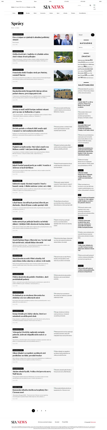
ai (81, 60)
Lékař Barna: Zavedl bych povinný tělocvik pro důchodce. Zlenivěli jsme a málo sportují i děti (30, 203)
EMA (88, 60)
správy (88, 73)
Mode (92, 64)
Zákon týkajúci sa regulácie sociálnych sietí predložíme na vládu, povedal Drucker (29, 354)
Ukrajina (89, 75)
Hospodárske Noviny (18, 34)
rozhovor (82, 71)
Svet (79, 99)
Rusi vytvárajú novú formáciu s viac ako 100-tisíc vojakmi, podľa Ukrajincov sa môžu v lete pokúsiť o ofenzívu (86, 200)
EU (91, 60)
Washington (91, 77)
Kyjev (79, 64)
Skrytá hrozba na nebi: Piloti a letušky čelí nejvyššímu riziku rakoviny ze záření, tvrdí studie (31, 259)
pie (91, 66)
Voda (87, 77)
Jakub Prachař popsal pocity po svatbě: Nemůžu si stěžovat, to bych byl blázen (32, 166)
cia (86, 60)
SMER (85, 73)
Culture (51, 13)
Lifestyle (65, 13)
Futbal (79, 62)
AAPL (50, 1)
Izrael (90, 62)
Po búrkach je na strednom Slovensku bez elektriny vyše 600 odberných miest (29, 296)
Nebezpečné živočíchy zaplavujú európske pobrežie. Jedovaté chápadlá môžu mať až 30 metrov (29, 334)
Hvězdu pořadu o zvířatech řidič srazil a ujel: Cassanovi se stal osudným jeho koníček (30, 129)
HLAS (83, 62)
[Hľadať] (92, 34)
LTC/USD (66, 1)
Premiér (82, 69)
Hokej (86, 62)
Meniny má (26, 7)
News (20, 13)
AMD (100, 1)
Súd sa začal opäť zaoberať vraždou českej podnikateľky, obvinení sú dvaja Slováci (86, 270)
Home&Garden (82, 13)
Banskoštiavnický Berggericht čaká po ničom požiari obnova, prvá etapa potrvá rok (30, 92)
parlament (89, 66)
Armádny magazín (17, 106)
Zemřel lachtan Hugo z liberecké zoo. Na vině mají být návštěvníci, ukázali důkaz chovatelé (32, 241)
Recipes (73, 13)
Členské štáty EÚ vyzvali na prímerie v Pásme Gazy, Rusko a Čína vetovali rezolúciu (85, 104)
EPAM (2, 1)
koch (92, 62)
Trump (82, 75)
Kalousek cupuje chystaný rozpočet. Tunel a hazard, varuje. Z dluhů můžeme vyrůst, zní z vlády (32, 184)
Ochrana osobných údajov (45, 422)
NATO (79, 66)
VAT (79, 77)
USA (92, 75)
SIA (53, 7)
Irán (88, 62)
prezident (88, 69)
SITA (90, 71)
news (82, 66)
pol (79, 69)
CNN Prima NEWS (17, 125)
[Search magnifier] (90, 5)
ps (92, 69)
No (85, 66)
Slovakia (28, 13)
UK (86, 75)
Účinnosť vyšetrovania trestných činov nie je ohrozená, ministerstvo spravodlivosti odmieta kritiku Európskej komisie (85, 224)
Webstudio (93, 422)
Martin (87, 64)
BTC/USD (83, 1)
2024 (79, 60)
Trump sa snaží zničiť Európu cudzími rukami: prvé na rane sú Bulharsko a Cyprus (31, 110)
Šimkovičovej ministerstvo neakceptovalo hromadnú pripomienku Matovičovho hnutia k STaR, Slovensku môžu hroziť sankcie (85, 151)
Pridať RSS (92, 13)
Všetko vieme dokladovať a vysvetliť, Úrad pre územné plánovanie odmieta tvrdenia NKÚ (86, 247)
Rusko (86, 71)
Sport (58, 13)
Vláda (84, 77)
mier (90, 64)
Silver (35, 1)
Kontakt (57, 422)
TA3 (91, 73)
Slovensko (81, 73)
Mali (84, 64)
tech (79, 75)
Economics (42, 13)
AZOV (83, 60)
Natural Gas (19, 1)
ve (81, 77)
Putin (79, 71)
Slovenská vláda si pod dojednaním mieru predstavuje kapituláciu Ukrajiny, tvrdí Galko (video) (86, 127)
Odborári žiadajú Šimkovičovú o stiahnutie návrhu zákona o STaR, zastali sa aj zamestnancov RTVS (85, 176)
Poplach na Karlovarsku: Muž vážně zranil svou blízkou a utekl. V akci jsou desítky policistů (31, 148)
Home (14, 13)
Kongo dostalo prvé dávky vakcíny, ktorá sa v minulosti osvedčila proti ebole (30, 315)
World (35, 13)
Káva (82, 64)
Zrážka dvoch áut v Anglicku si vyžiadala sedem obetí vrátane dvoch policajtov (31, 55)
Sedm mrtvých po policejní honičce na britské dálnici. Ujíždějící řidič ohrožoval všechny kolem (31, 222)
